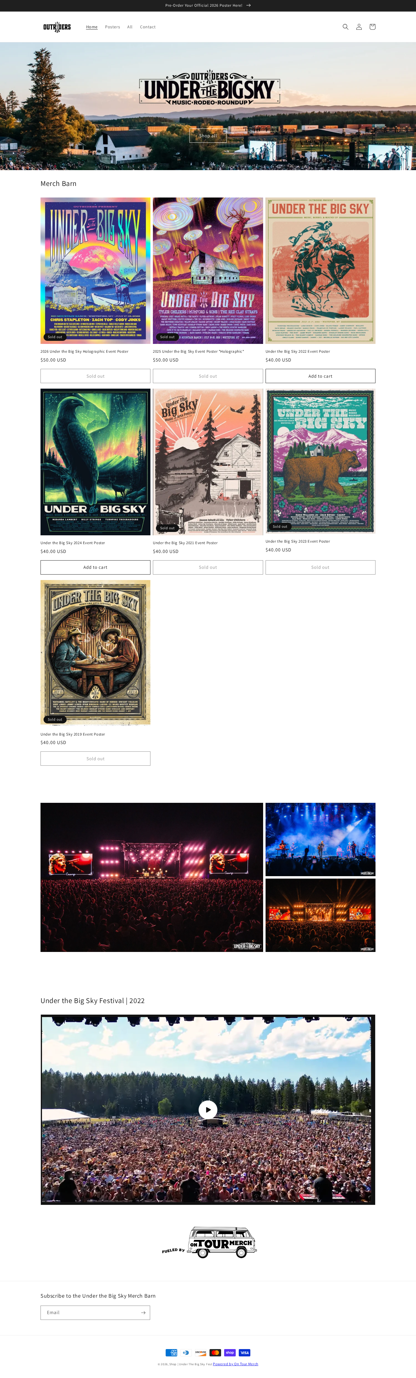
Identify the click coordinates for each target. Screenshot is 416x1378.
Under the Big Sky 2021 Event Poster (185, 542)
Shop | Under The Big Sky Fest (191, 1364)
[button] (345, 26)
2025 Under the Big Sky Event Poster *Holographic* (198, 351)
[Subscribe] (143, 1313)
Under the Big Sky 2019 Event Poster (73, 734)
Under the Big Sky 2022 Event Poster (298, 351)
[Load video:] (208, 1110)
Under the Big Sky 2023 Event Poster (298, 541)
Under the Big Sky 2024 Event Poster (73, 542)
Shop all (208, 135)
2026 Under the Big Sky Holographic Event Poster (84, 351)
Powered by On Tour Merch (235, 1364)
